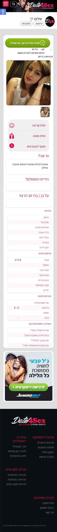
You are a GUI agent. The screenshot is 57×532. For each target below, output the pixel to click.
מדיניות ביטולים (45, 442)
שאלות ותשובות (46, 447)
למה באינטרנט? (18, 456)
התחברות (26, 23)
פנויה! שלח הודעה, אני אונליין (25, 43)
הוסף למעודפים (36, 146)
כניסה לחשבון (47, 507)
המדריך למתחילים (19, 439)
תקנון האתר (48, 452)
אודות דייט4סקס (43, 437)
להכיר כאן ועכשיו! (17, 451)
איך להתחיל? (19, 446)
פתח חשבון (48, 503)
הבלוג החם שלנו (16, 469)
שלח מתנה (39, 136)
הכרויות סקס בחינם (16, 484)
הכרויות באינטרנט (17, 475)
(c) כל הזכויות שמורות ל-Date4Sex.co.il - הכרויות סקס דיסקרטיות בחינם (24, 526)
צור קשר (49, 512)
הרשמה (38, 23)
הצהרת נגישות (46, 457)
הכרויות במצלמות (17, 479)
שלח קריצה (38, 125)
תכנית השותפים (44, 497)
